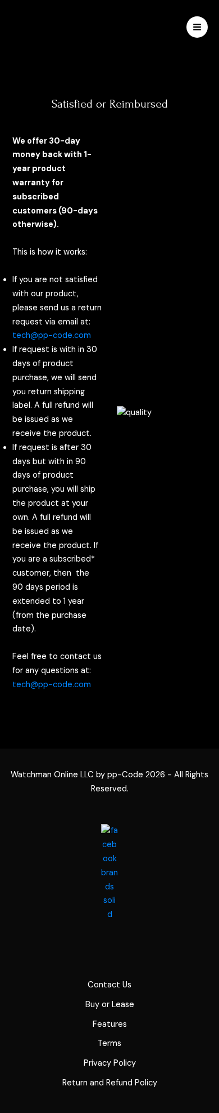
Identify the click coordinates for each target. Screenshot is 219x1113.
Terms (109, 1043)
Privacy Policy (110, 1063)
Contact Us (109, 985)
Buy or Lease (109, 1004)
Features (110, 1024)
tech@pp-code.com (51, 335)
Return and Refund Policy (109, 1083)
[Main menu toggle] (197, 27)
